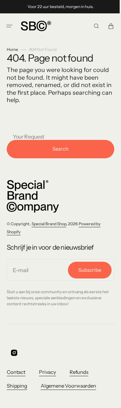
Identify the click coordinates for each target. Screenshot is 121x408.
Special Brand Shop (49, 223)
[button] (9, 26)
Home (12, 49)
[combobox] (58, 126)
